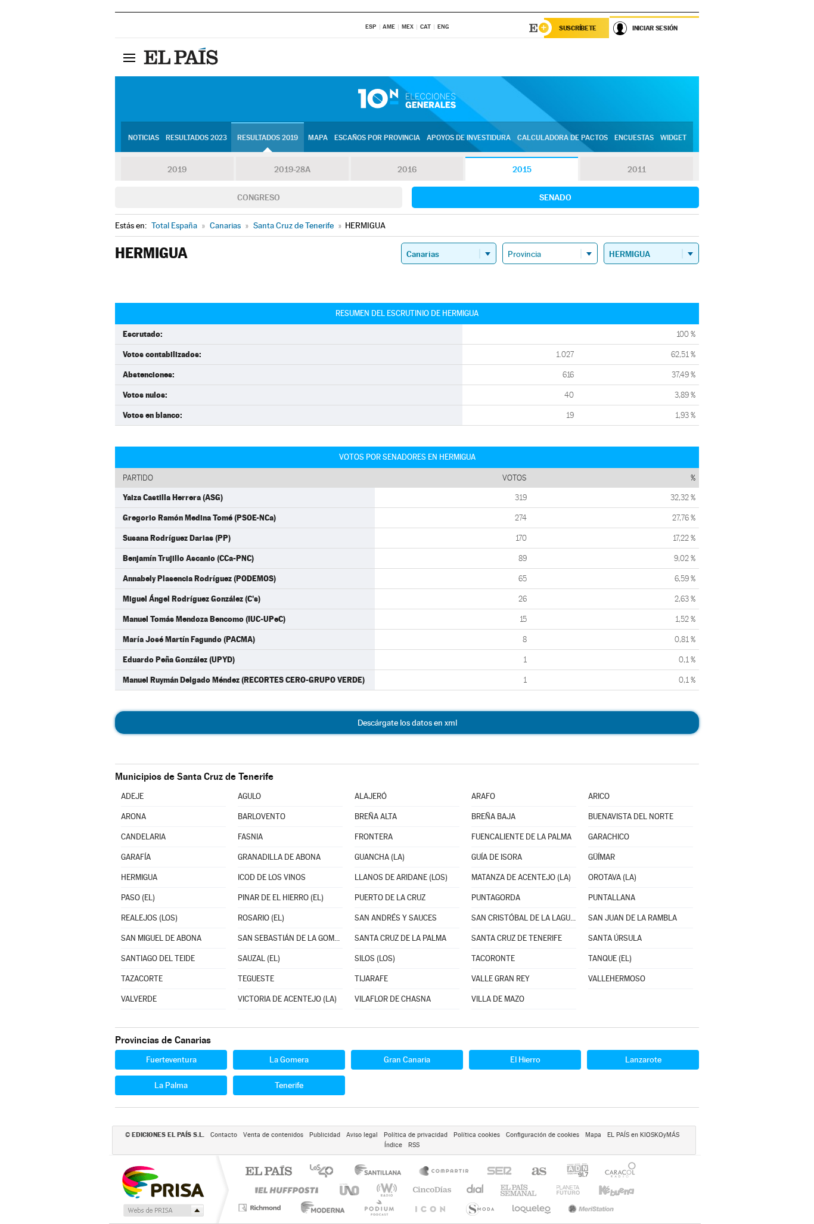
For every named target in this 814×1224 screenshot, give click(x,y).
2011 (636, 169)
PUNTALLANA (611, 897)
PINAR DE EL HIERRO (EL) (281, 897)
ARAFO (483, 796)
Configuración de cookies (542, 1135)
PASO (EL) (138, 897)
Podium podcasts (378, 1207)
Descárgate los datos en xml (407, 722)
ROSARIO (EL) (261, 917)
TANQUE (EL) (610, 958)
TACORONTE (493, 958)
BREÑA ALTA (376, 816)
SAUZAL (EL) (259, 958)
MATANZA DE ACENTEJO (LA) (521, 877)
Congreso (258, 197)
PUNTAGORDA (495, 897)
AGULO (249, 796)
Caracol (617, 1171)
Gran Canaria (407, 1059)
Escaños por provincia (377, 138)
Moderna (319, 1207)
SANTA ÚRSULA (615, 938)
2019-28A (292, 169)
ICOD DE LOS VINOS (272, 877)
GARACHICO (608, 836)
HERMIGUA (139, 877)
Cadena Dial (475, 1189)
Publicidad (324, 1135)
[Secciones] (129, 57)
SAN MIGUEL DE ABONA (161, 938)
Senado (555, 197)
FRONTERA (374, 836)
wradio (384, 1189)
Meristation (589, 1207)
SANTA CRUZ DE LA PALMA (400, 938)
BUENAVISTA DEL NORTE (630, 816)
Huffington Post (284, 1189)
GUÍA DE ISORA (496, 857)
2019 (177, 169)
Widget (673, 138)
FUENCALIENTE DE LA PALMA (521, 836)
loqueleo (532, 1207)
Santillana (381, 1171)
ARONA (133, 816)
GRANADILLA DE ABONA (279, 857)
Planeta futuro (563, 1189)
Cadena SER (496, 1171)
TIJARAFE (371, 978)
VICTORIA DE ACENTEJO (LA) (287, 998)
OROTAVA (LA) (612, 877)
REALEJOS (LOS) (149, 917)
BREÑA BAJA (493, 816)
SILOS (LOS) (375, 958)
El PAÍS (268, 1171)
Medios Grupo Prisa (162, 1210)
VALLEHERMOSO (616, 978)
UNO (350, 1189)
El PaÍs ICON (429, 1207)
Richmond (261, 1207)
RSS (414, 1145)
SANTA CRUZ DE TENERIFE (516, 938)
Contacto (223, 1135)
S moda (479, 1207)
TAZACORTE (142, 978)
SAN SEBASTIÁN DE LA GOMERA (290, 938)
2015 (522, 169)
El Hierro (525, 1059)
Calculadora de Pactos (562, 138)
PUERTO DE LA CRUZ (390, 897)
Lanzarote (643, 1059)
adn (573, 1171)
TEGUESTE (256, 978)
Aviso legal (362, 1135)
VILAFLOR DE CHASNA (393, 998)
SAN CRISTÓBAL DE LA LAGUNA (523, 917)
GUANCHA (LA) (380, 857)
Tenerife (289, 1085)
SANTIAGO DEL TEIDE (158, 958)
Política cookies (476, 1135)
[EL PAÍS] (182, 57)
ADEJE (132, 796)
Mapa (318, 138)
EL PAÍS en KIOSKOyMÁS (643, 1135)
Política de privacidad (416, 1135)
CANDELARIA (143, 836)
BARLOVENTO (261, 816)
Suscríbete (577, 28)
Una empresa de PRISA (163, 1181)
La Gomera (289, 1059)
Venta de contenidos (273, 1135)
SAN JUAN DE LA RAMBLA (632, 917)
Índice (393, 1145)
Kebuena (606, 1189)
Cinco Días (430, 1189)
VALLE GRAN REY (500, 978)
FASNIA (250, 836)
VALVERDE (139, 998)
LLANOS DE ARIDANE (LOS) (401, 877)
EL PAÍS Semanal (519, 1189)
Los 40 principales (325, 1171)
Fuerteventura (171, 1059)
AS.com (533, 1171)
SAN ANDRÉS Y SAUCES (396, 917)
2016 (407, 169)
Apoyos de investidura (469, 138)
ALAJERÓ (371, 796)
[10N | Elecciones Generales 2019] (407, 99)
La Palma (171, 1085)
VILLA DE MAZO (497, 998)
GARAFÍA (136, 857)
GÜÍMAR (601, 857)
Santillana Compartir (444, 1171)
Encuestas (634, 138)
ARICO (599, 796)
